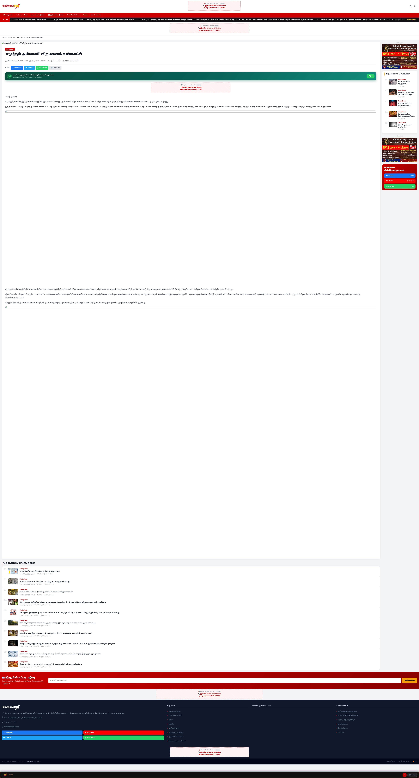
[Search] (411, 6)
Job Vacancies (96, 15)
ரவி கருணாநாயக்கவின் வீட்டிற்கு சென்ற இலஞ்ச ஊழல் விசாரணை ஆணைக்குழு (205, 20)
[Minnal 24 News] (11, 6)
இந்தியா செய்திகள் (177, 737)
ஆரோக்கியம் (174, 728)
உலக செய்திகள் (38, 15)
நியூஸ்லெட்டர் (342, 728)
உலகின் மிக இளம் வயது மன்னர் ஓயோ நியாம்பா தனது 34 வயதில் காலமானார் (281, 20)
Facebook (17, 68)
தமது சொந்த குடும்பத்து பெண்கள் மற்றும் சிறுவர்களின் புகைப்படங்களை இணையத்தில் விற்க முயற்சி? (367, 20)
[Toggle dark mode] (415, 6)
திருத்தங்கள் (342, 724)
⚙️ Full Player (412, 775)
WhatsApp (43, 68)
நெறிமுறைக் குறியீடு (346, 720)
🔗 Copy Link (55, 68)
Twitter (30, 68)
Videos (85, 15)
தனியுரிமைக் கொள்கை (347, 711)
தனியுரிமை (390, 761)
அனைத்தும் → (412, 19)
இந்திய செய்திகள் (56, 15)
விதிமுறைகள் (404, 761)
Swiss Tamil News (73, 15)
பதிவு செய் (409, 680)
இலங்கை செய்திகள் (177, 741)
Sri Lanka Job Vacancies (32, 761)
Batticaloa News (22, 15)
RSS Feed (340, 732)
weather (172, 724)
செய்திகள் (7, 15)
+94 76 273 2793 (10, 723)
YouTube (90, 732)
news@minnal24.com (11, 727)
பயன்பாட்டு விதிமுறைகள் (347, 716)
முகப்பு (4, 37)
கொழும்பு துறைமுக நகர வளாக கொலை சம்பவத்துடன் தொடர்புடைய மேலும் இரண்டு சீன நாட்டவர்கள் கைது (116, 20)
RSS (416, 761)
